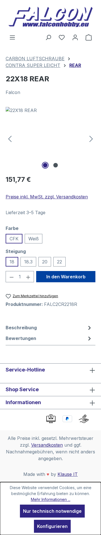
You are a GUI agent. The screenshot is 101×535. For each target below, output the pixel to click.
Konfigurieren (52, 526)
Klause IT (68, 474)
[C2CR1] (50, 138)
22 (59, 262)
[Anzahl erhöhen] (28, 276)
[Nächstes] (91, 138)
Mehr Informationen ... (50, 499)
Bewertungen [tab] (21, 338)
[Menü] (12, 37)
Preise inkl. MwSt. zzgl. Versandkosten (47, 197)
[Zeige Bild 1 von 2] (45, 165)
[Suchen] (48, 37)
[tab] (49, 327)
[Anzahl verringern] (11, 276)
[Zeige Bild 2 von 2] (55, 165)
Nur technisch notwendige (52, 511)
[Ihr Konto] (75, 37)
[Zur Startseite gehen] (50, 17)
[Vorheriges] (10, 138)
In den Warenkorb (66, 276)
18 (12, 262)
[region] (50, 138)
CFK (14, 238)
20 (44, 262)
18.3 (28, 262)
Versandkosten (47, 445)
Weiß (33, 238)
